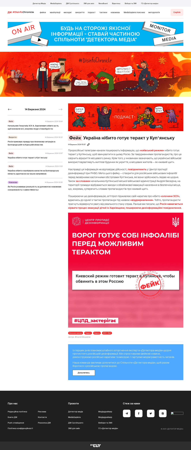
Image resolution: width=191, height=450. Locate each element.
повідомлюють (137, 169)
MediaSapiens (56, 3)
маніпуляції (55, 12)
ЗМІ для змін (89, 3)
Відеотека (116, 3)
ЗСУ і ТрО (107, 333)
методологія (154, 12)
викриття (79, 12)
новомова (115, 12)
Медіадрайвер (105, 411)
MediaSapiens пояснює (134, 12)
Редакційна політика (17, 411)
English (177, 12)
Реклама (42, 411)
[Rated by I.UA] (177, 414)
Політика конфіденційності (20, 428)
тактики (103, 12)
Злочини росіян (75, 333)
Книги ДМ (12, 417)
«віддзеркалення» (141, 200)
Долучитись (84, 372)
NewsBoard (103, 3)
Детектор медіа (75, 411)
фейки (43, 12)
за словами (83, 181)
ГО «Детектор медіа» (149, 3)
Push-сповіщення (16, 423)
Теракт (88, 333)
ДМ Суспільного (72, 3)
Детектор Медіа (39, 3)
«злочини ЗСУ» (170, 196)
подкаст (92, 12)
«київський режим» (152, 150)
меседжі (67, 12)
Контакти (42, 417)
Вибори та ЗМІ (131, 3)
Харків (97, 333)
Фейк (75, 138)
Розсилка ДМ (44, 423)
